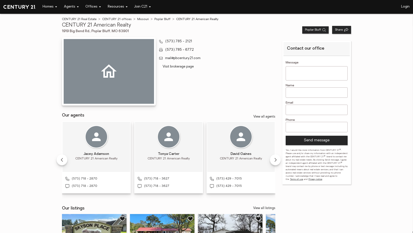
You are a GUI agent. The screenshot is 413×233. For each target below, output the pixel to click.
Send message (317, 140)
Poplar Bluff (162, 19)
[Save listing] (122, 218)
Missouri (143, 19)
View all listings (264, 208)
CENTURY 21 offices (117, 19)
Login (405, 6)
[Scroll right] (275, 159)
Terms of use (296, 179)
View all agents (264, 116)
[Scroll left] (62, 159)
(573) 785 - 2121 (178, 41)
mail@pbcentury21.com (182, 58)
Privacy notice (315, 179)
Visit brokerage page (178, 66)
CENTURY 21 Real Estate (79, 19)
